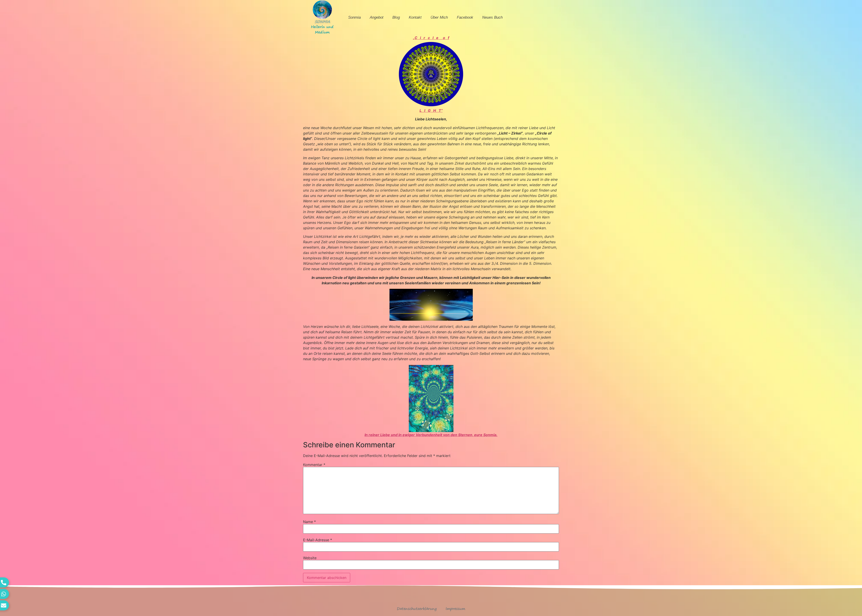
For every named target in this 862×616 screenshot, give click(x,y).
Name (309, 521)
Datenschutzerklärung (417, 608)
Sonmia (354, 17)
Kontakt (415, 17)
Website (310, 558)
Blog (396, 17)
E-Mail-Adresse (317, 540)
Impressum (455, 608)
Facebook (465, 17)
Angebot (376, 17)
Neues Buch (492, 17)
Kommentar (314, 464)
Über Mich (439, 17)
